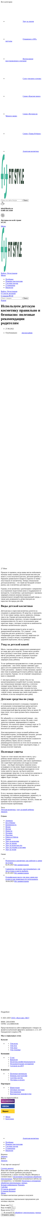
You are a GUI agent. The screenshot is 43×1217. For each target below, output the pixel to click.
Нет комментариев (21, 865)
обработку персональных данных (28, 1213)
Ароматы (9, 821)
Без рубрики (10, 823)
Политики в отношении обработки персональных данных (21, 1182)
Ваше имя (5, 1205)
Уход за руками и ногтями (16, 847)
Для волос (14, 1044)
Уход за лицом (11, 843)
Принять (21, 1185)
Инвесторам (15, 1088)
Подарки (9, 833)
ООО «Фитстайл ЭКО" (20, 1018)
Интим (8, 829)
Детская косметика (8, 810)
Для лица (13, 1048)
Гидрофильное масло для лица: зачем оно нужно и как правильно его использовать (22, 878)
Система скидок (16, 1078)
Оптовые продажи (17, 1090)
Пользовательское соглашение (22, 1064)
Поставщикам (15, 1092)
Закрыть (4, 812)
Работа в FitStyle (12, 837)
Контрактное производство (20, 1094)
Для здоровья (15, 1050)
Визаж (8, 827)
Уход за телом (11, 850)
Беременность (11, 825)
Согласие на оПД (17, 1066)
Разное (3, 300)
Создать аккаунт (7, 1168)
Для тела (13, 1046)
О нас (12, 1058)
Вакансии (14, 1060)
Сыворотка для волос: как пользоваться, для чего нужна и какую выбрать (23, 870)
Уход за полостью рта (14, 845)
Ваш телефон (6, 1208)
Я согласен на (22, 1213)
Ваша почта (6, 1210)
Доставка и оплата (17, 1080)
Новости (9, 831)
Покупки (9, 835)
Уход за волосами (12, 841)
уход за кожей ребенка (25, 810)
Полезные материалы (18, 1074)
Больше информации (9, 1185)
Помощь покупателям (18, 1076)
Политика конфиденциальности (22, 1062)
